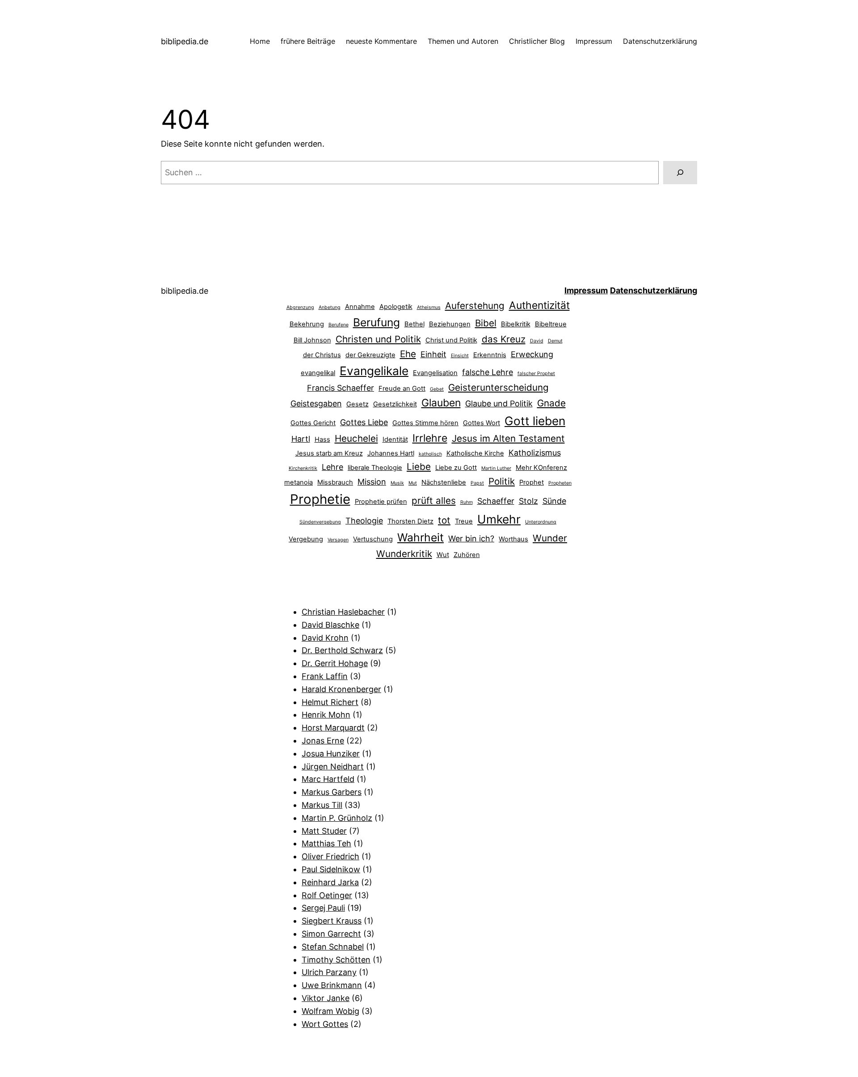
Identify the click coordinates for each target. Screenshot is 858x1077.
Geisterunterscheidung (498, 387)
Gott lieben (535, 421)
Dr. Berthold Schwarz (342, 650)
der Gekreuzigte (370, 355)
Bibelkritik (515, 324)
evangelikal (318, 373)
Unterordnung (540, 522)
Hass (322, 439)
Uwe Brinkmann (332, 985)
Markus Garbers (332, 792)
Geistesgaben (316, 403)
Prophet (531, 482)
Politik (501, 481)
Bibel (485, 323)
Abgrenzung (300, 307)
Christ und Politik (451, 340)
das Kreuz (504, 339)
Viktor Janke (325, 998)
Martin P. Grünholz (337, 818)
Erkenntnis (489, 355)
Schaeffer (495, 501)
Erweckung (532, 354)
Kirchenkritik (303, 468)
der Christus (322, 355)
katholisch (430, 454)
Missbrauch (335, 482)
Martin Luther (496, 468)
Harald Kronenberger (341, 689)
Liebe (419, 466)
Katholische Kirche (475, 453)
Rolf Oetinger (327, 895)
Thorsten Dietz (410, 521)
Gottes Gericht (313, 423)
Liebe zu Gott (456, 468)
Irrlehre (429, 438)
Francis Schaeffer (340, 388)
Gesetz (357, 404)
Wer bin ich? (471, 538)
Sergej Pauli (323, 907)
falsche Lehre (487, 372)
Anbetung (330, 307)
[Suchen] (680, 172)
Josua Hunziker (331, 753)
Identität (395, 439)
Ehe (408, 353)
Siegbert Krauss (332, 920)
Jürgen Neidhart (333, 766)
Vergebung (306, 539)
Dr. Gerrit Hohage (335, 663)
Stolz (528, 501)
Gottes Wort (481, 423)
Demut (555, 341)
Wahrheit (420, 537)
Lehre (332, 467)
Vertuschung (373, 539)
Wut (443, 555)
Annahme (360, 307)
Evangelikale (374, 370)
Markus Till (322, 805)
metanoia (298, 482)
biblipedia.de (184, 41)
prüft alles (434, 500)
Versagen (338, 540)
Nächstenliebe (443, 482)
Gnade (551, 403)
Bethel (414, 324)
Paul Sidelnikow (331, 869)
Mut (412, 483)
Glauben (441, 403)
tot (444, 520)
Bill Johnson (312, 340)
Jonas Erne (323, 740)
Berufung (376, 322)
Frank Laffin (325, 676)
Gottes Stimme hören (425, 423)
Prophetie (320, 499)
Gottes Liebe (364, 422)
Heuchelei (356, 438)
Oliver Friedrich (330, 856)
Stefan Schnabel (333, 946)
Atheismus (429, 307)
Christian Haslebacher (343, 612)
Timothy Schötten (336, 959)
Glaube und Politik (499, 403)
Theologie (364, 520)
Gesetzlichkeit (395, 404)
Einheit (433, 354)
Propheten (560, 483)
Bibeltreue (551, 324)
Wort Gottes (325, 1024)
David (536, 341)
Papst (477, 483)
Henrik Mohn (326, 714)
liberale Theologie (375, 468)
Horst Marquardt (333, 727)
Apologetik (395, 307)
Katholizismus (535, 452)
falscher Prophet (536, 373)
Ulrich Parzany (329, 972)
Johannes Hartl (390, 453)
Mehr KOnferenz (541, 468)
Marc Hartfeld (328, 779)
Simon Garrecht (331, 933)
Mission (372, 481)
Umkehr (499, 519)
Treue (464, 521)
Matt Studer (324, 831)
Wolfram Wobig (330, 1011)
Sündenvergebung (320, 522)
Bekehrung (307, 324)
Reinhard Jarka (330, 882)
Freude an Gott (402, 388)
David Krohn (325, 637)
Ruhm (466, 502)
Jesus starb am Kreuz (329, 453)
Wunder (550, 538)
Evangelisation (435, 373)
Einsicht (460, 356)
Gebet (437, 389)
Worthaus (513, 539)
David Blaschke (330, 624)
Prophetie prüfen (381, 502)
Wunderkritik (404, 553)
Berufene (338, 325)
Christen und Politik (378, 339)
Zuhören (467, 555)
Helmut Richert (330, 702)
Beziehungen (450, 324)
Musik (397, 483)
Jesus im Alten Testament (508, 438)
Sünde (554, 501)
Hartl (300, 438)
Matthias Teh (326, 843)
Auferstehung (475, 305)
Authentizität (539, 305)
